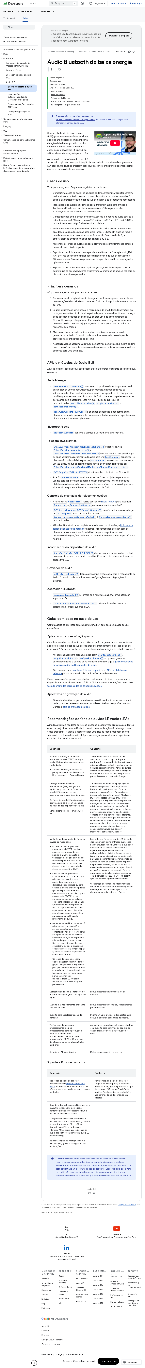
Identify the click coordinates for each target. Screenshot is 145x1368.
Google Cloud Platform (52, 1339)
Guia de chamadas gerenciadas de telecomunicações (74, 686)
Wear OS (80, 1283)
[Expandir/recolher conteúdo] (64, 77)
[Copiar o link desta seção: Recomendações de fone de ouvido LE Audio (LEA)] (131, 719)
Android (45, 1278)
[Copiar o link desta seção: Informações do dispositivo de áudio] (99, 547)
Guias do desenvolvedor (117, 1289)
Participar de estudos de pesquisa (133, 1303)
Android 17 (98, 1276)
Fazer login (136, 3)
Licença (58, 1354)
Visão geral (9, 18)
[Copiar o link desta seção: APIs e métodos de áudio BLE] (97, 363)
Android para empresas (47, 1284)
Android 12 (98, 1298)
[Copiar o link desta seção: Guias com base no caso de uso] (101, 619)
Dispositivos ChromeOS (81, 1288)
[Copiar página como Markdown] (59, 69)
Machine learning (63, 1281)
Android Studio (118, 3)
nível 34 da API (108, 501)
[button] (18, 54)
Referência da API (116, 1296)
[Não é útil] (134, 52)
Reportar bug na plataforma (134, 1277)
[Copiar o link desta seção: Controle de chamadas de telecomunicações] (109, 496)
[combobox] (63, 3)
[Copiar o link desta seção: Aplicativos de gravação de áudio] (94, 694)
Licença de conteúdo (127, 1204)
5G (60, 1303)
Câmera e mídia (63, 1292)
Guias (25, 18)
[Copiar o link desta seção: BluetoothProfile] (72, 427)
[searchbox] (19, 27)
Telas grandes (82, 1278)
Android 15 (98, 1285)
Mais (32, 3)
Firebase (45, 1335)
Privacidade (64, 1298)
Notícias (45, 1299)
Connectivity (45, 11)
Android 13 (98, 1294)
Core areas (25, 11)
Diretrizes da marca (74, 1354)
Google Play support (133, 1295)
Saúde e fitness (65, 1287)
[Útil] (129, 52)
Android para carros (82, 1295)
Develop (8, 11)
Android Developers (55, 51)
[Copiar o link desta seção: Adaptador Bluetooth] (78, 589)
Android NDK (116, 1306)
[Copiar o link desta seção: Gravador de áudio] (75, 568)
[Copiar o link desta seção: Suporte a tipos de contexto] (87, 1062)
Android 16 (98, 1280)
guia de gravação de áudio (76, 707)
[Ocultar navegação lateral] (34, 1363)
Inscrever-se (108, 1361)
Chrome (45, 1330)
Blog (43, 1303)
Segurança (46, 1290)
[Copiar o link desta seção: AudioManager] (69, 380)
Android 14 (98, 1289)
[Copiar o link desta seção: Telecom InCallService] (79, 441)
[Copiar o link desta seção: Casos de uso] (71, 181)
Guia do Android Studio (117, 1282)
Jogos (61, 1276)
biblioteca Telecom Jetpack (86, 670)
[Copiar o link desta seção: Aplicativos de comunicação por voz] (98, 636)
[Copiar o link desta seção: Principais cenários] (81, 286)
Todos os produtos (50, 1344)
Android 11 (98, 1303)
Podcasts (45, 1308)
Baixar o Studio (117, 1302)
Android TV (81, 1301)
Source (44, 1294)
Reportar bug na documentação (134, 1286)
